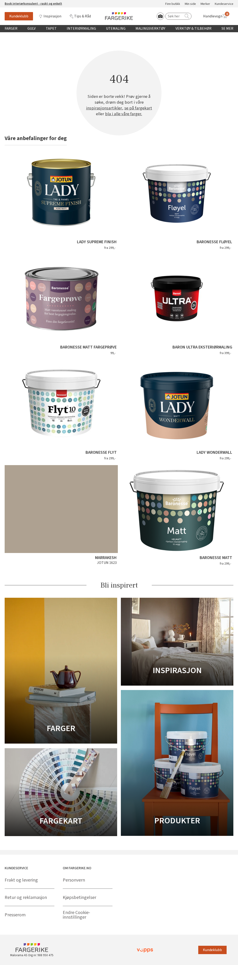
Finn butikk (172, 4)
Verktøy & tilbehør (193, 28)
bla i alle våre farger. (123, 114)
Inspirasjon (52, 16)
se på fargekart (138, 108)
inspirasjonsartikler (104, 108)
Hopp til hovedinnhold (18, 2)
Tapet (51, 28)
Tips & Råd (82, 16)
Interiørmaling (81, 28)
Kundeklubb (18, 16)
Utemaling (116, 28)
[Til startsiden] (119, 16)
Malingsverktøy (150, 28)
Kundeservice (224, 4)
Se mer (227, 28)
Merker (205, 4)
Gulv (31, 28)
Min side (190, 4)
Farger (11, 28)
